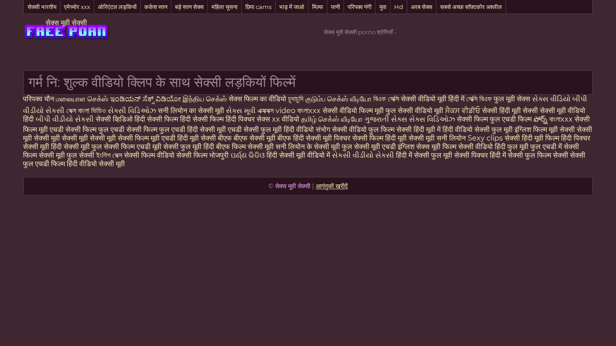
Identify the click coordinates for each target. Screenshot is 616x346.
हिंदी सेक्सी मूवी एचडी (215, 129)
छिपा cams (258, 6)
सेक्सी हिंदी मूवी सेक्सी (511, 110)
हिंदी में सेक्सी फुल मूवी (425, 155)
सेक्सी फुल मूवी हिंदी (188, 146)
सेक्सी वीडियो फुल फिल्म (364, 129)
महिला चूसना (224, 6)
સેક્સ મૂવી (241, 110)
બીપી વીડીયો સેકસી (66, 119)
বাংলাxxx (309, 110)
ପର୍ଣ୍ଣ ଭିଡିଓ (247, 155)
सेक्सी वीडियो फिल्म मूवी (354, 110)
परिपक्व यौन (39, 99)
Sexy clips (486, 138)
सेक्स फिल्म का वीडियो (258, 99)
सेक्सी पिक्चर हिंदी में (481, 155)
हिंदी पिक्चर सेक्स (248, 119)
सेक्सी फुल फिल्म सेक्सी (539, 155)
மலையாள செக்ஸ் (82, 99)
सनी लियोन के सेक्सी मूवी (308, 146)
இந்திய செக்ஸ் (205, 99)
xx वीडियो (286, 119)
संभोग (324, 129)
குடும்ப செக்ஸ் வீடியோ (339, 99)
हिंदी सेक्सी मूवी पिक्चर (321, 138)
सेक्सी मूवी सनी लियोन (437, 138)
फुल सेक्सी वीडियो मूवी (414, 110)
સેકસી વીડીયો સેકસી (364, 155)
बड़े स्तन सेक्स (189, 6)
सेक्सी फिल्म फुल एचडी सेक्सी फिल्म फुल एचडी (126, 129)
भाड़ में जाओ (291, 6)
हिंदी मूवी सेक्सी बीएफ (204, 138)
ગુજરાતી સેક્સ (386, 119)
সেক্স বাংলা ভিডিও (86, 110)
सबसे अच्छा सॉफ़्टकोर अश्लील (471, 6)
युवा (382, 6)
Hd (398, 6)
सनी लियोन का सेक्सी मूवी (191, 110)
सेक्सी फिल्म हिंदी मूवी (379, 138)
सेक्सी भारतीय (42, 6)
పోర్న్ (541, 119)
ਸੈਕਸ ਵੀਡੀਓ (462, 110)
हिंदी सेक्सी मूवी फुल (76, 146)
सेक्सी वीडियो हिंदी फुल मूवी (493, 146)
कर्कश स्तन (155, 6)
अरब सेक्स (421, 6)
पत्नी (335, 6)
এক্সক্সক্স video (277, 110)
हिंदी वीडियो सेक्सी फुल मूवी (478, 129)
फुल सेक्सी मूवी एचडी (369, 146)
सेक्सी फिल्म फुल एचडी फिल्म (495, 119)
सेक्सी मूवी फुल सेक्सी (67, 155)
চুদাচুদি (296, 99)
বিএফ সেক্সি (387, 99)
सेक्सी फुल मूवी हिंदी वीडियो (279, 129)
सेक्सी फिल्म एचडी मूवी (132, 146)
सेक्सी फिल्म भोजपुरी (203, 155)
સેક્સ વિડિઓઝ (433, 119)
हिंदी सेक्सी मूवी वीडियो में (299, 155)
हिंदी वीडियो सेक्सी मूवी (96, 163)
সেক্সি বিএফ (480, 99)
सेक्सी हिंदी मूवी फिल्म (532, 138)
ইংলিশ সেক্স (110, 155)
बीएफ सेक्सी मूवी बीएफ (262, 138)
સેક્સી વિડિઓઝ (133, 110)
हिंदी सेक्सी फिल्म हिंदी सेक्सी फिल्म (179, 119)
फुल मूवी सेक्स (513, 99)
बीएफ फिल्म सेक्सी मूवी (245, 146)
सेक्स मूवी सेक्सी (66, 22)
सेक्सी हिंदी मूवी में (419, 129)
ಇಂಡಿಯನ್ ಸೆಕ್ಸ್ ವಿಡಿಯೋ (146, 99)
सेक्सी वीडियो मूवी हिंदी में (433, 99)
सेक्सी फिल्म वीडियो (150, 155)
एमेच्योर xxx (77, 6)
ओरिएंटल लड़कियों (117, 6)
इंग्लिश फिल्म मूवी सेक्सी (546, 129)
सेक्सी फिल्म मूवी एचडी (146, 138)
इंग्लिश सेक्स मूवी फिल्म (428, 146)
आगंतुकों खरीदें (332, 186)
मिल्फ (317, 6)
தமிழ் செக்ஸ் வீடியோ (332, 119)
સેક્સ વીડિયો (551, 99)
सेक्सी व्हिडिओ (115, 119)
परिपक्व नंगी (360, 6)
